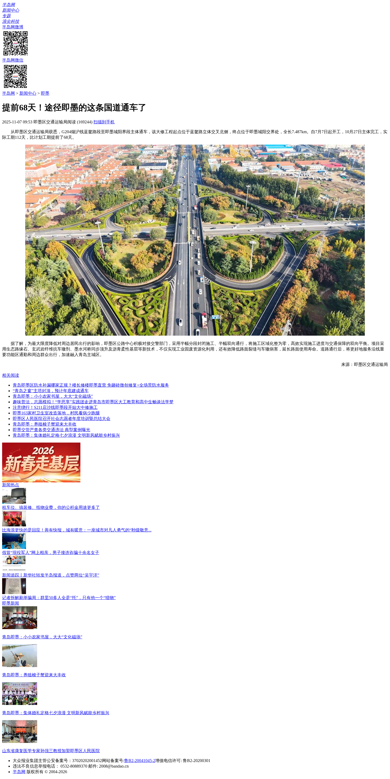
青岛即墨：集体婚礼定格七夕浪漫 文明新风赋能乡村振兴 (66, 435)
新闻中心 (27, 93)
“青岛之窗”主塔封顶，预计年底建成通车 (51, 390)
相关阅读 (10, 375)
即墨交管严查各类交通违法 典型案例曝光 (51, 429)
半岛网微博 (12, 27)
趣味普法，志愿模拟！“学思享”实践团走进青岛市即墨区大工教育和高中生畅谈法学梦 (93, 402)
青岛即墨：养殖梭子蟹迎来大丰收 (44, 424)
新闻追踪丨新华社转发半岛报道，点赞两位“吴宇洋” (50, 575)
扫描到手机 (104, 122)
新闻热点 (10, 485)
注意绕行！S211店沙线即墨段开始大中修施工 (55, 407)
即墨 (45, 93)
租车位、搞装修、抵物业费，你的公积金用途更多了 (51, 507)
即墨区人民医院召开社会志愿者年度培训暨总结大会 (61, 418)
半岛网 (8, 93)
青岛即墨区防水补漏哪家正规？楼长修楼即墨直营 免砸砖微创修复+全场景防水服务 (91, 385)
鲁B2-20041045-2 (139, 760)
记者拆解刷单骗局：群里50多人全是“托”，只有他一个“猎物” (59, 597)
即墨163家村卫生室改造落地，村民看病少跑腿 (56, 413)
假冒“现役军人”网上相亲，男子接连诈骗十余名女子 (50, 552)
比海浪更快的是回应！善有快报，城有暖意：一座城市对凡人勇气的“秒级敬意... (76, 530)
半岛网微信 (12, 60)
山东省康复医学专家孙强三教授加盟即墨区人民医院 (51, 750)
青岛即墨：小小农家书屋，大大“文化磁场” (53, 396)
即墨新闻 (10, 603)
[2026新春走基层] (41, 481)
